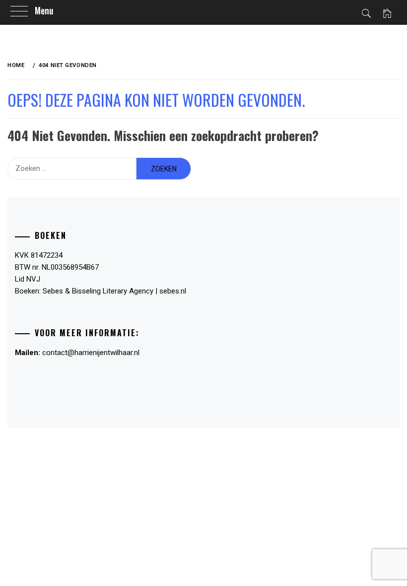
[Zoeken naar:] (71, 168)
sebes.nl (172, 291)
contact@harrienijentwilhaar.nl (90, 352)
